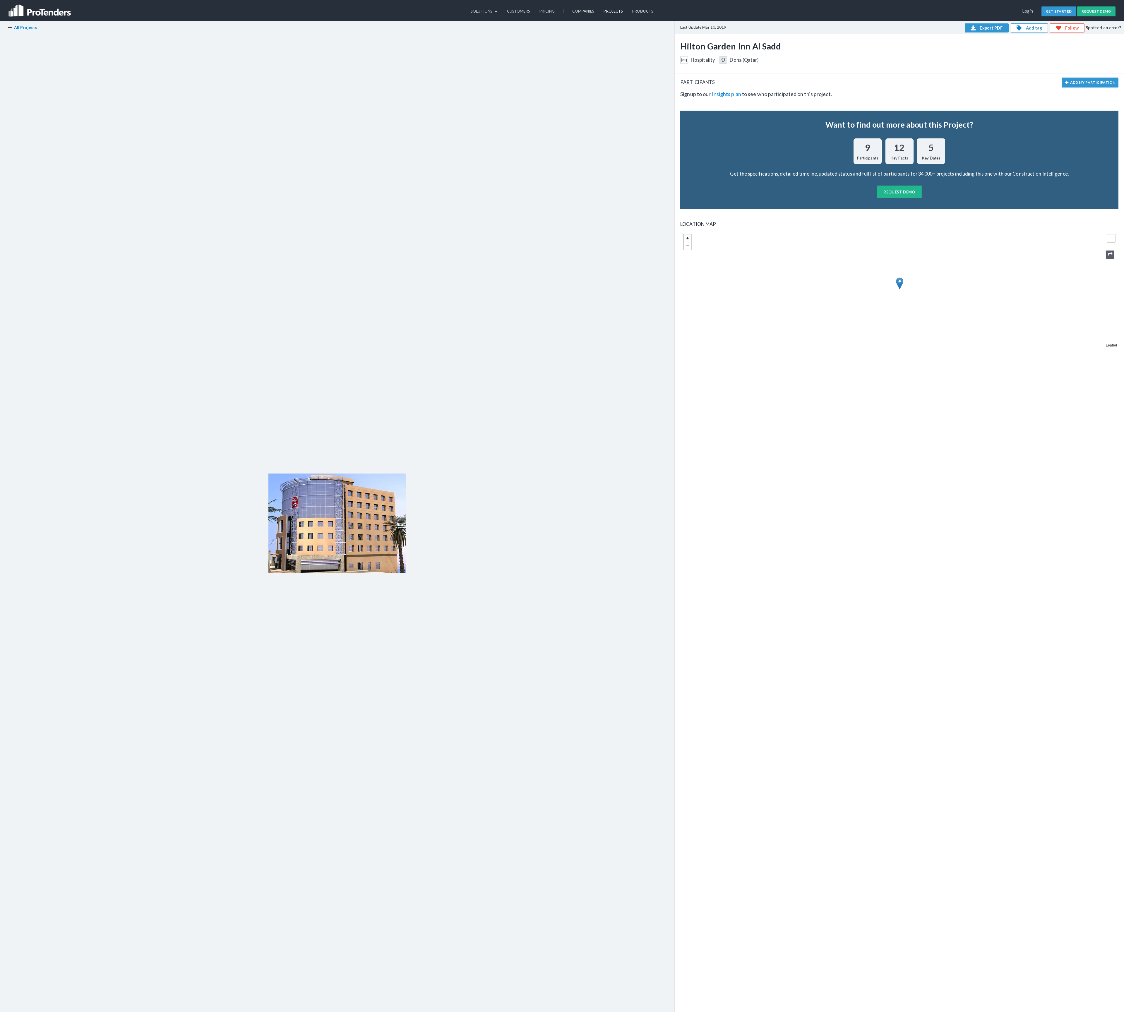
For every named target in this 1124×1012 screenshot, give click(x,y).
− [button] (687, 246)
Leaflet (1111, 344)
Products (642, 11)
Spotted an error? (1103, 27)
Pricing (547, 11)
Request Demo (1096, 11)
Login (1027, 10)
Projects (613, 11)
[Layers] (1111, 238)
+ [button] (687, 238)
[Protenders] (40, 8)
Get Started (1059, 11)
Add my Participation (1092, 82)
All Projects (25, 27)
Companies (583, 11)
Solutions (482, 11)
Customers (518, 11)
